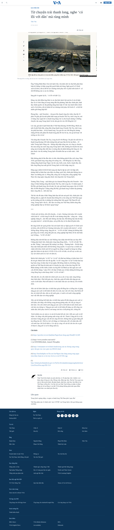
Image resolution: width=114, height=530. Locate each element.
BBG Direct (12, 522)
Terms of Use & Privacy (65, 483)
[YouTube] (101, 2)
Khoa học (84, 428)
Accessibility (37, 525)
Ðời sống (60, 431)
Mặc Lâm (12, 444)
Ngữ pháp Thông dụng (15, 470)
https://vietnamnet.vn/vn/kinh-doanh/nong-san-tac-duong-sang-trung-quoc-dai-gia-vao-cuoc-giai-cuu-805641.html (55, 348)
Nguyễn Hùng (37, 441)
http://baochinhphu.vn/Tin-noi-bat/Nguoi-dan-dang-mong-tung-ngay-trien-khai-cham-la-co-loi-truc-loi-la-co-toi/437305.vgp (55, 355)
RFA (59, 522)
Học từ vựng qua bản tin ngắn (42, 470)
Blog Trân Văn (35, 8)
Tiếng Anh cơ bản (14, 467)
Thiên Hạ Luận (62, 444)
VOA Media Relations (40, 522)
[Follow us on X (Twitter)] (62, 415)
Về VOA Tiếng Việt (14, 483)
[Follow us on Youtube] (65, 415)
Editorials (60, 525)
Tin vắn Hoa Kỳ (62, 454)
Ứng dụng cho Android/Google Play (44, 502)
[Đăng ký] (76, 415)
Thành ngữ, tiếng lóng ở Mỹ (42, 467)
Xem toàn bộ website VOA (17, 493)
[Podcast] (73, 415)
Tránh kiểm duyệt (14, 512)
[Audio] (96, 2)
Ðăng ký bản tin (13, 415)
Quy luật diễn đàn (39, 483)
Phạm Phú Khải (62, 441)
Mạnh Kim (12, 441)
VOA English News (14, 525)
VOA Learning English (64, 473)
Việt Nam (12, 428)
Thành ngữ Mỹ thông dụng (65, 467)
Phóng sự (36, 454)
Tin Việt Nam (37, 415)
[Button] (80, 30)
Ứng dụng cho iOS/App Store (17, 502)
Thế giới (11, 431)
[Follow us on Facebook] (58, 415)
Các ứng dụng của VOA (64, 502)
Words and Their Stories (65, 470)
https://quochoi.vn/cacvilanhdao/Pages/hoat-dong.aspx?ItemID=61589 (56, 335)
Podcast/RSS (12, 418)
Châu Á (36, 428)
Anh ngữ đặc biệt (38, 473)
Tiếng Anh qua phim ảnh (16, 473)
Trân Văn (33, 22)
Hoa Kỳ (36, 431)
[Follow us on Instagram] (69, 415)
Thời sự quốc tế (37, 418)
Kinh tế (60, 428)
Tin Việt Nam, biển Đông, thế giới (19, 457)
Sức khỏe (84, 431)
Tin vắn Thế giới (38, 457)
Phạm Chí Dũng (38, 444)
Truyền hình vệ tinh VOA (16, 454)
